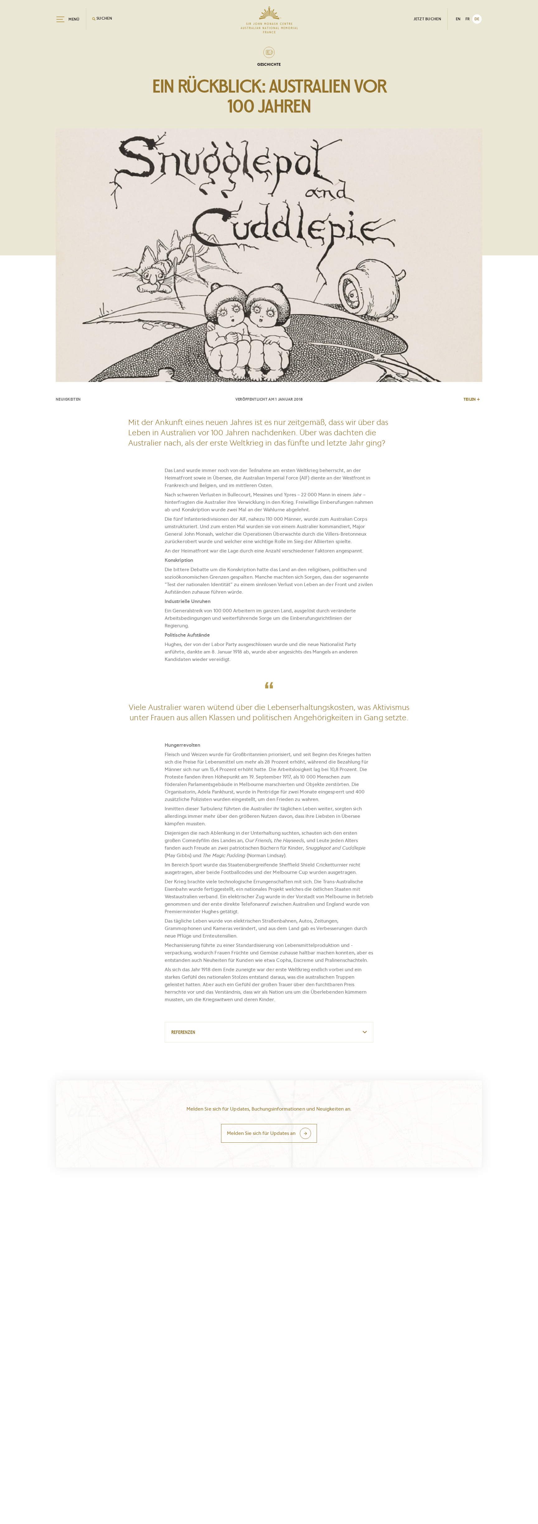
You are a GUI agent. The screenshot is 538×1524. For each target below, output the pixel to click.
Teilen (470, 399)
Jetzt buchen (427, 19)
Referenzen (183, 1032)
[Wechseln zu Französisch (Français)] (467, 19)
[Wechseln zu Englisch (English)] (458, 19)
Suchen (104, 18)
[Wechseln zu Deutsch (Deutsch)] (477, 19)
